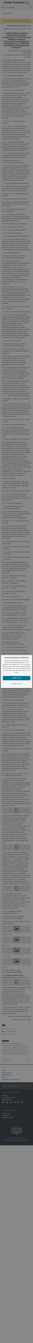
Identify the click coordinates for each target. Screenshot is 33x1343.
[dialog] (16, 671)
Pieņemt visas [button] (16, 678)
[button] (16, 683)
